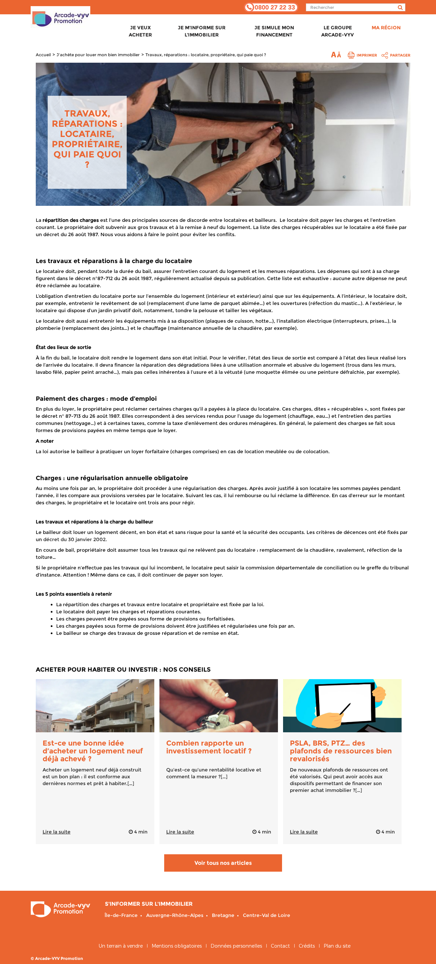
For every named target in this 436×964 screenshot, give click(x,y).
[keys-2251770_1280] (218, 705)
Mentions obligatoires (177, 946)
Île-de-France (121, 915)
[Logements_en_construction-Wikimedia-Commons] (95, 705)
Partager (400, 55)
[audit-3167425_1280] (342, 705)
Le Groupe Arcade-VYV (337, 31)
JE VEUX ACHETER (140, 31)
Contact (280, 946)
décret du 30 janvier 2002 (74, 539)
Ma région (386, 28)
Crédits (307, 946)
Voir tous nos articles (223, 863)
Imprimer (367, 55)
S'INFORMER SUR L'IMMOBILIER (149, 904)
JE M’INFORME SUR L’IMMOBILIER (201, 31)
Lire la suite (57, 832)
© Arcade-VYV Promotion (57, 958)
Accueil (43, 54)
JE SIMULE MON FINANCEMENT (274, 31)
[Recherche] (398, 7)
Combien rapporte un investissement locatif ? (209, 747)
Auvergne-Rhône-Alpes (174, 915)
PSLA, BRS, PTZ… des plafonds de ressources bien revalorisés (341, 751)
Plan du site (337, 946)
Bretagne (223, 915)
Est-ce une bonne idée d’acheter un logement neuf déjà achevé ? (93, 751)
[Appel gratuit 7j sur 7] (271, 7)
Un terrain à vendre (121, 946)
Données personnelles (236, 946)
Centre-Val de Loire (266, 915)
